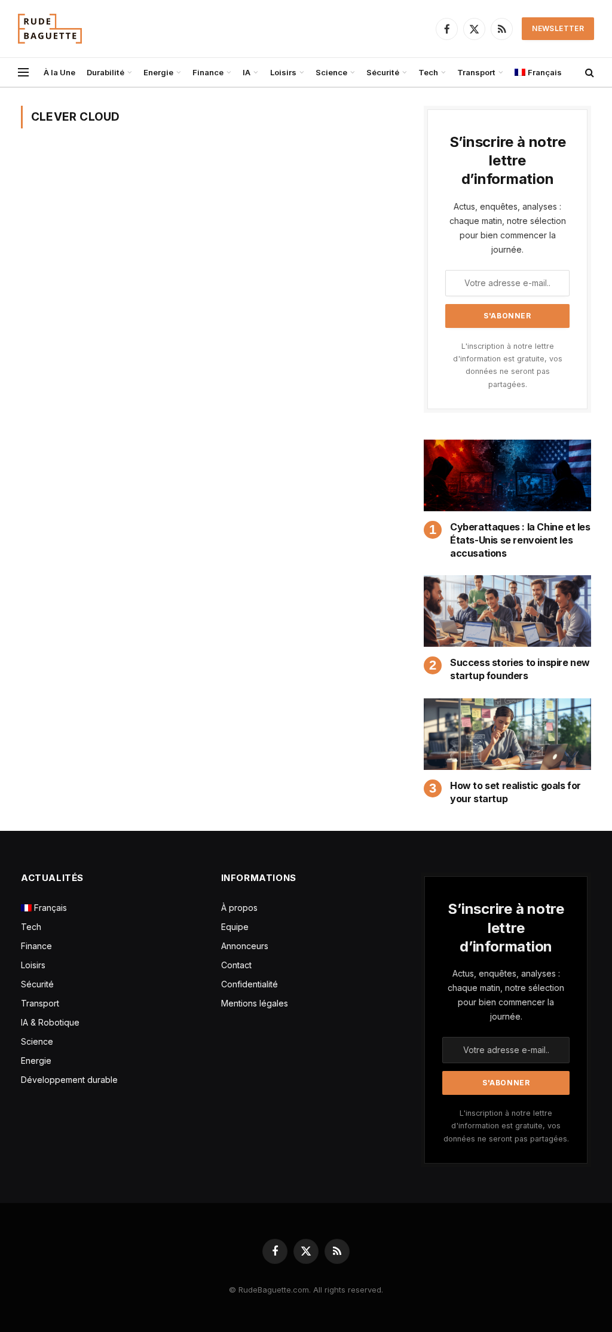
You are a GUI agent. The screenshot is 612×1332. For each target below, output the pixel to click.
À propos (239, 908)
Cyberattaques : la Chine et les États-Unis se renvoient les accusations (520, 540)
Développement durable (69, 1080)
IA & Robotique (50, 1022)
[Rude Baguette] (50, 29)
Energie (158, 72)
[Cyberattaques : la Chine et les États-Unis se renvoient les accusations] (507, 475)
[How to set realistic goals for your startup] (507, 734)
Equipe (235, 927)
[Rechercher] (588, 72)
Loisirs (283, 72)
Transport (476, 72)
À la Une (59, 72)
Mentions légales (254, 1003)
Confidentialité (249, 984)
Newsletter (558, 28)
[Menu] (23, 72)
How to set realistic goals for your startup (515, 792)
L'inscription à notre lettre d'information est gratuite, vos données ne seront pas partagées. (506, 1126)
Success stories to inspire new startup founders (520, 669)
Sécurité (382, 72)
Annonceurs (244, 946)
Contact (236, 965)
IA (246, 72)
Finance (208, 72)
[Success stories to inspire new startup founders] (507, 611)
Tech (428, 72)
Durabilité (105, 72)
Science (331, 72)
